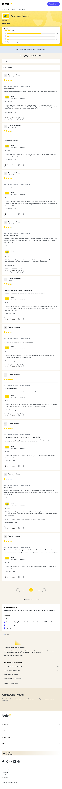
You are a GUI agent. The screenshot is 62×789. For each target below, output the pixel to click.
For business (53, 4)
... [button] (27, 590)
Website (8, 628)
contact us (24, 519)
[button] (31, 61)
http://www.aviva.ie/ (6, 20)
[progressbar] (24, 33)
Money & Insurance (10, 9)
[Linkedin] (14, 761)
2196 (38, 590)
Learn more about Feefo (11, 683)
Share (13, 117)
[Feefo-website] (7, 4)
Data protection (5, 774)
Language (8, 752)
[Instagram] (18, 761)
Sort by (4, 60)
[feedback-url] (8, 80)
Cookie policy (5, 777)
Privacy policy (5, 772)
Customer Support (11, 625)
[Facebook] (3, 761)
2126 (31, 590)
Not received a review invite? (31, 599)
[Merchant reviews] (6, 16)
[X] (7, 761)
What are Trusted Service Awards (13, 655)
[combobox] (31, 61)
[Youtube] (11, 761)
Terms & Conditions (6, 769)
